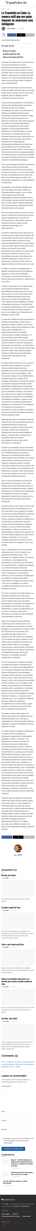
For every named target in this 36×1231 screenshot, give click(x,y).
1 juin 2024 (13, 987)
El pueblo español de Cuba (11, 54)
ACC (7, 1204)
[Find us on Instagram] (7, 1225)
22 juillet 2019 (16, 1168)
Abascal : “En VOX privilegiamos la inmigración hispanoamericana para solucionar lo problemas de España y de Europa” (22, 1163)
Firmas (9, 9)
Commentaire (7, 1086)
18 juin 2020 (21, 28)
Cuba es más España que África (13, 57)
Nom (4, 1111)
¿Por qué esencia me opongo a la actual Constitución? (15, 1182)
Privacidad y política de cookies (11, 1216)
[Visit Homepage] (18, 3)
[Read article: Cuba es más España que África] (18, 957)
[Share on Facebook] (11, 35)
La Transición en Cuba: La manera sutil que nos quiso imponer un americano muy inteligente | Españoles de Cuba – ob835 (18, 1064)
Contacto (15, 1214)
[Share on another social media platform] (30, 35)
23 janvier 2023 (16, 1177)
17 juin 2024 (13, 878)
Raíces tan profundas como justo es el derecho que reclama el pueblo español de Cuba (17, 981)
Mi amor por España (9, 51)
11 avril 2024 (13, 1021)
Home (3, 9)
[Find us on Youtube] (9, 1225)
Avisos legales (6, 1214)
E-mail (4, 1121)
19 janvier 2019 (8, 1185)
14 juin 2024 (13, 947)
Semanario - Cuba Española (22, 1206)
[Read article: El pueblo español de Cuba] (18, 921)
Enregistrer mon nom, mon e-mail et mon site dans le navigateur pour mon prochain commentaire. (18, 1140)
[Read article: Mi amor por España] (18, 888)
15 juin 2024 (13, 910)
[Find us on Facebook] (2, 1225)
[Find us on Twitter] (4, 1225)
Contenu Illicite (26, 1216)
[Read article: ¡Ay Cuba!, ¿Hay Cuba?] (18, 1032)
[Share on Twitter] (21, 35)
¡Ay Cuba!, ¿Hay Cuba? (9, 1018)
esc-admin (11, 28)
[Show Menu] (2, 3)
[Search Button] (33, 3)
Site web (4, 1129)
